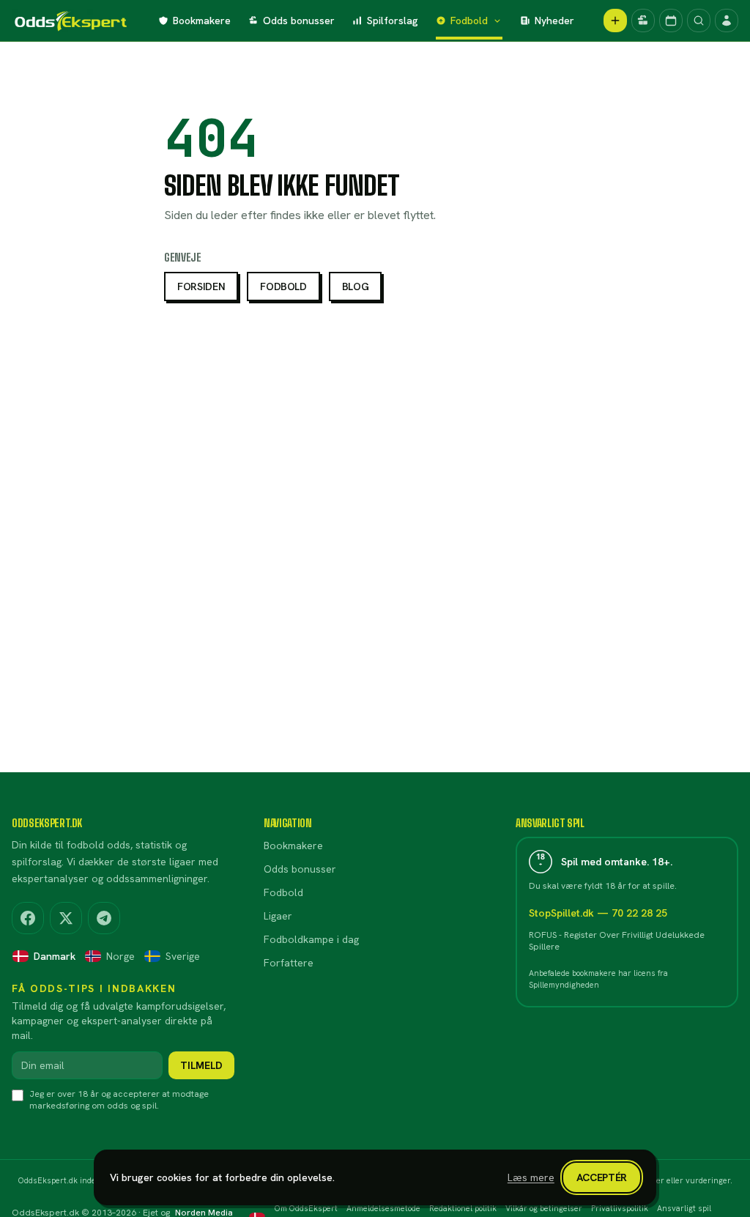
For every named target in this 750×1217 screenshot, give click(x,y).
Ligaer (278, 915)
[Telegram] (104, 918)
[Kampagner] (643, 20)
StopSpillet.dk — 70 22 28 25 (598, 913)
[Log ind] (726, 20)
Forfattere (288, 962)
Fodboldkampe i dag (311, 939)
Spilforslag (392, 20)
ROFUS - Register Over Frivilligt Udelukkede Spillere (617, 940)
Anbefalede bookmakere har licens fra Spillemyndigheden (598, 979)
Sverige (183, 956)
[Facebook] (28, 918)
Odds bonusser (299, 20)
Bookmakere (202, 20)
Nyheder (554, 20)
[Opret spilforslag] (615, 20)
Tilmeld (201, 1065)
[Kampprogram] (671, 20)
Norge (120, 956)
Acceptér (601, 1177)
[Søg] (698, 20)
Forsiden (201, 286)
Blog (355, 286)
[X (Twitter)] (66, 918)
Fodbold (469, 20)
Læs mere (531, 1177)
